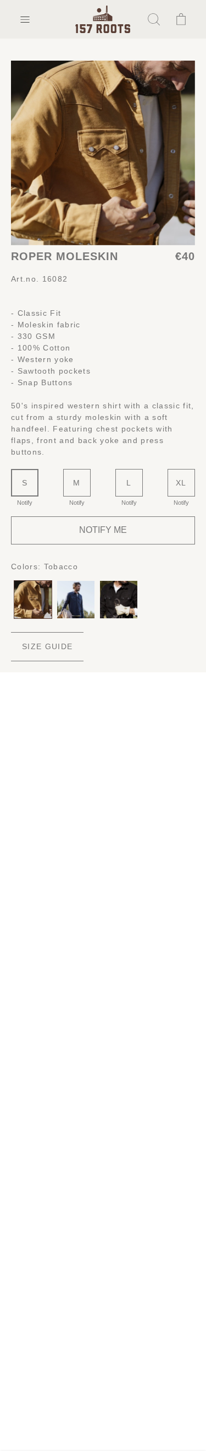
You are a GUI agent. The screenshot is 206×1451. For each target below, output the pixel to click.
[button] (24, 19)
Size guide (47, 646)
